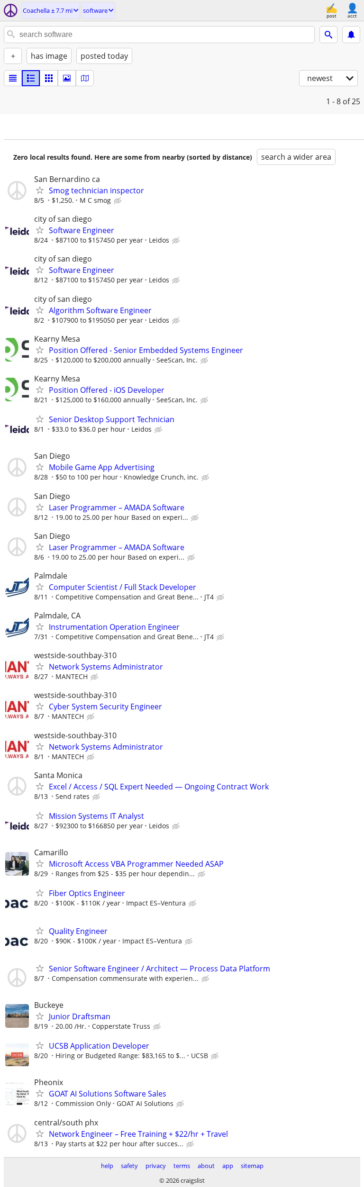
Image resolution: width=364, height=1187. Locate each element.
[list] (13, 78)
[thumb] (31, 78)
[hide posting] (118, 201)
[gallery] (67, 78)
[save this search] (351, 34)
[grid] (49, 78)
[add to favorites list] (40, 190)
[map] (85, 78)
